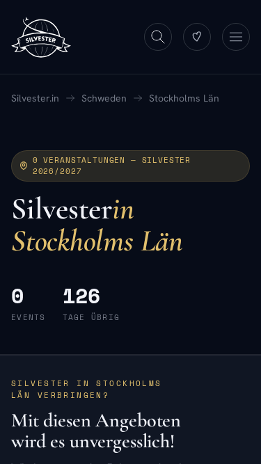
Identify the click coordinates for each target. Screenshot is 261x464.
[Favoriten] (197, 37)
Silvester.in (35, 98)
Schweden (104, 98)
